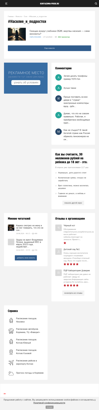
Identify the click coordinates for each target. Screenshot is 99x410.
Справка (13, 311)
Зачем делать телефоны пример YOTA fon (75, 77)
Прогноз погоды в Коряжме (30, 373)
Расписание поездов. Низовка (26, 320)
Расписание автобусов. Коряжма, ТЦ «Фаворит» (28, 330)
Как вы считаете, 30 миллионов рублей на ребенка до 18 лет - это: (71, 158)
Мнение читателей (19, 219)
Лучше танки (70, 88)
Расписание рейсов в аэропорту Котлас (26, 362)
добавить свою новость (26, 258)
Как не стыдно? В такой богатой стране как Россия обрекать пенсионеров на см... (77, 135)
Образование (36, 37)
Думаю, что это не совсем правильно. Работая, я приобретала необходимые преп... (77, 118)
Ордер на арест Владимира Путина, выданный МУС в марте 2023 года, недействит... (29, 243)
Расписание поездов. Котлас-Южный (26, 341)
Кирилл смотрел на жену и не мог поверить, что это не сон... (29, 227)
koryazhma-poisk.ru (49, 3)
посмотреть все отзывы (73, 293)
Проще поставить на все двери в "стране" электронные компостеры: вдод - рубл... (76, 102)
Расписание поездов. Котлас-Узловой (26, 351)
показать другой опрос (73, 203)
